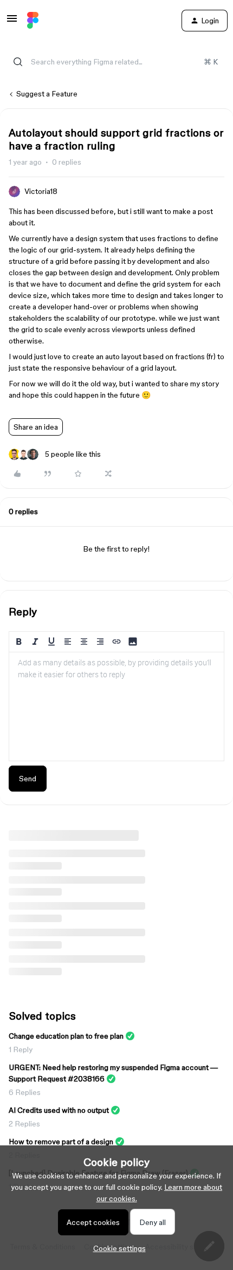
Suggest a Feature (46, 93)
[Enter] (17, 62)
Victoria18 (40, 191)
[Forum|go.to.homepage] (32, 20)
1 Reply (21, 1049)
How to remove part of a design (61, 1141)
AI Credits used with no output (59, 1110)
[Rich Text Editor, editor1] (116, 706)
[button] (11, 22)
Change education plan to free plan (66, 1036)
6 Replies (25, 1092)
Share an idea (36, 427)
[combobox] (116, 62)
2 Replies (24, 1123)
